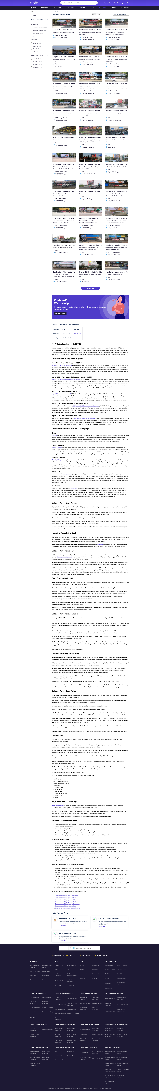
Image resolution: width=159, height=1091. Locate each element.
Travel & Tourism (121, 969)
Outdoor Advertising (58, 805)
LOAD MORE (90, 288)
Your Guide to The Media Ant (34, 966)
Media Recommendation (72, 974)
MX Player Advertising (45, 1002)
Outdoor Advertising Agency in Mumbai (66, 895)
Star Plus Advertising (60, 1013)
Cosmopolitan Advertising (96, 1029)
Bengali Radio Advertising (83, 1008)
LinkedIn (94, 969)
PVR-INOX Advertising (33, 1029)
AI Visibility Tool (71, 986)
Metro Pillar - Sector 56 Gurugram (62, 365)
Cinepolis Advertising (47, 1029)
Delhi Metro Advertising (120, 1029)
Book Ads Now (77, 333)
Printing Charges (57, 447)
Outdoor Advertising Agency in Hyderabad (67, 908)
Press (93, 978)
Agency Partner (102, 955)
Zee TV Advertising (60, 1009)
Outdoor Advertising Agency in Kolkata (66, 902)
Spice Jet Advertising (122, 1004)
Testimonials (33, 975)
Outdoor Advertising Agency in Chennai (66, 900)
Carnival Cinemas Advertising (34, 1035)
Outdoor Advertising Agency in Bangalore (67, 904)
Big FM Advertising (97, 1003)
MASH (56, 969)
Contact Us (107, 3)
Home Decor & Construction (121, 983)
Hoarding (54, 435)
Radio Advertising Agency (122, 1058)
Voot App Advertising (35, 1007)
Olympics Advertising (97, 1058)
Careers (44, 980)
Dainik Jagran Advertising (58, 1041)
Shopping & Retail (109, 965)
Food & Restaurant (110, 969)
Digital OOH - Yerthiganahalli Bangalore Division (66, 379)
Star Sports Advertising (58, 1018)
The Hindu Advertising (58, 1035)
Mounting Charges (57, 460)
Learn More (60, 314)
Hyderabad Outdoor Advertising (35, 1064)
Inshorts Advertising (47, 1012)
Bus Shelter (74, 488)
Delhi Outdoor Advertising (46, 1052)
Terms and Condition (35, 971)
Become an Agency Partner (47, 966)
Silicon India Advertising (83, 1039)
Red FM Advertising (85, 1003)
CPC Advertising (34, 997)
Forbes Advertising (85, 1029)
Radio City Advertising (95, 1008)
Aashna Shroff (59, 1060)
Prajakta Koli (70, 1051)
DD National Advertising (58, 998)
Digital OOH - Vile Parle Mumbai (61, 394)
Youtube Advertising (47, 1007)
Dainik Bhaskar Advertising (71, 1029)
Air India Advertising (110, 998)
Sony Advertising (71, 1009)
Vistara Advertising (110, 1011)
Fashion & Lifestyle (122, 965)
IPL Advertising (84, 1052)
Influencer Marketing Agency (122, 1064)
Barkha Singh (58, 1055)
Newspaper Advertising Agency (110, 1070)
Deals (31, 980)
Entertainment (121, 974)
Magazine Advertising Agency (111, 1058)
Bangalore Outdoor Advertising (35, 1058)
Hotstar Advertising (35, 1012)
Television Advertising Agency (123, 1070)
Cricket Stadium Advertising (109, 1029)
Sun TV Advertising (72, 998)
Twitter (82, 969)
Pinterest (94, 974)
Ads (68, 969)
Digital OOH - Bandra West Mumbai (84, 418)
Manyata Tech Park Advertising (122, 1035)
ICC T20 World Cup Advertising (97, 1052)
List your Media (46, 971)
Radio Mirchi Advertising (83, 998)
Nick (56, 1051)
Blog (81, 965)
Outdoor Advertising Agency (110, 1076)
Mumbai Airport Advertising (121, 998)
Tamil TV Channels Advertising (72, 1004)
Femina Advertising (97, 1034)
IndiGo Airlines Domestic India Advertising (121, 1011)
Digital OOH (67, 474)
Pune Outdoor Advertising (46, 1058)
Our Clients (86, 955)
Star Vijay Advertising (60, 1004)
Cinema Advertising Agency (110, 1064)
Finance (107, 978)
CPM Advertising (46, 997)
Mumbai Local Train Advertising (110, 1035)
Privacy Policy (45, 975)
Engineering (108, 988)
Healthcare (108, 983)
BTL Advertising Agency (109, 1082)
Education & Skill (121, 978)
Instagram (83, 974)
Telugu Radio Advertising (95, 998)
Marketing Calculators (58, 974)
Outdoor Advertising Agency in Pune (65, 906)
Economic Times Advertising (71, 1035)
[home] (35, 3)
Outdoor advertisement (64, 557)
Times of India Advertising (59, 1029)
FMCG (107, 974)
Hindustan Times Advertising (71, 1041)
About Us (71, 955)
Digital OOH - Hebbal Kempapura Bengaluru (86, 406)
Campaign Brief (59, 965)
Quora (81, 978)
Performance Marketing (33, 1002)
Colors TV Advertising (73, 1013)
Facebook (95, 965)
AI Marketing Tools (60, 980)
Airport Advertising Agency (110, 1052)
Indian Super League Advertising (85, 1058)
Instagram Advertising (33, 1017)
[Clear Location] (47, 20)
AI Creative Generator (70, 980)
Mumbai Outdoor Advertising (34, 1052)
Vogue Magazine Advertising (96, 1039)
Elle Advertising (84, 1034)
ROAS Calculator (71, 965)
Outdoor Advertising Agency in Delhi (66, 897)
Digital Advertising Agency (122, 1052)
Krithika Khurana (71, 1055)
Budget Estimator (59, 986)
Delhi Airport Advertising (108, 1004)
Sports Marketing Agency (121, 1076)
